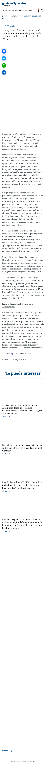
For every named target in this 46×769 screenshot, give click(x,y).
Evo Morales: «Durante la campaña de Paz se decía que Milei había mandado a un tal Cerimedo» (22, 448)
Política (13, 16)
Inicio (4, 16)
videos (24, 750)
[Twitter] (3, 58)
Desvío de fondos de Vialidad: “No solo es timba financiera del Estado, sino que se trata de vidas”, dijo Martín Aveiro (22, 485)
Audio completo (9, 353)
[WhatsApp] (3, 65)
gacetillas (15, 750)
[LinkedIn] (3, 72)
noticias (5, 750)
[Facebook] (3, 51)
